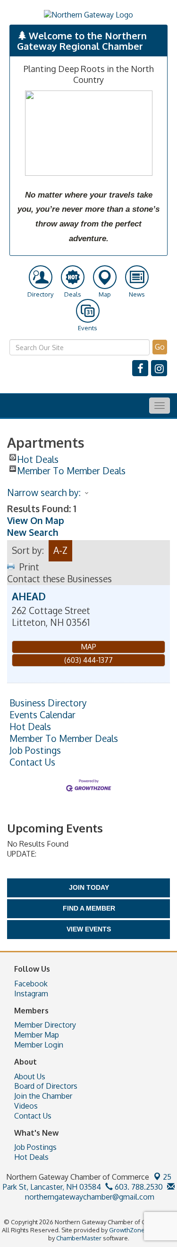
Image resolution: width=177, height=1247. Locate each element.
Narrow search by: (44, 492)
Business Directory (48, 703)
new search (33, 532)
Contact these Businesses (59, 579)
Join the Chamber (43, 1096)
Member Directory (45, 1025)
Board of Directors (45, 1086)
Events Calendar (42, 715)
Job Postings (35, 750)
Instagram (31, 993)
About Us (29, 1076)
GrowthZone (127, 1230)
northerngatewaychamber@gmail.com (88, 1197)
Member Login (38, 1044)
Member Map (36, 1034)
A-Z (60, 550)
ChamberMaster (78, 1238)
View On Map (35, 520)
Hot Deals (38, 457)
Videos (26, 1106)
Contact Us (32, 762)
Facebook (31, 983)
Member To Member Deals (71, 468)
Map (88, 646)
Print (29, 567)
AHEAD (29, 596)
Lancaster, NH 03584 (87, 1182)
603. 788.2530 (138, 1187)
